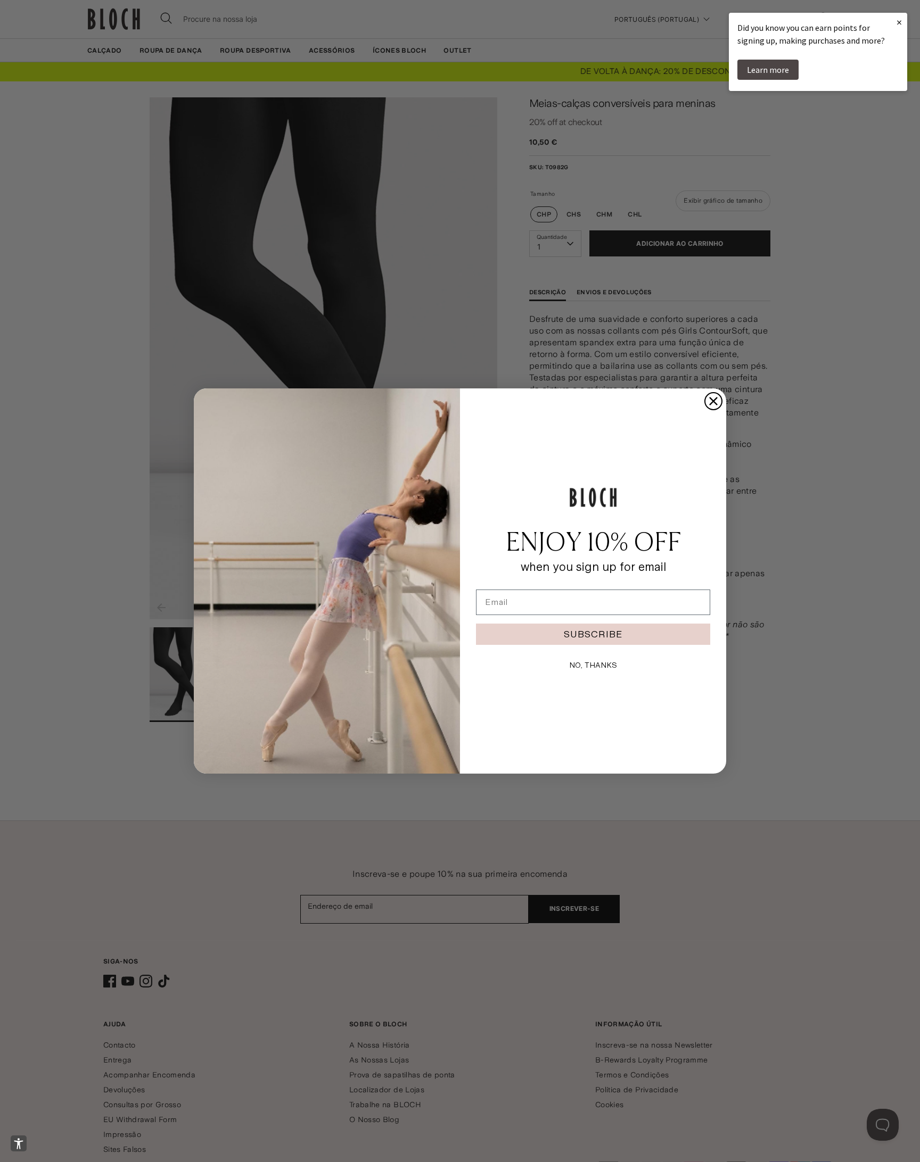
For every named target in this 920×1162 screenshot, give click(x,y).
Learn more (768, 69)
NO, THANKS (593, 665)
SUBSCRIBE (593, 634)
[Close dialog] (713, 401)
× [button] (899, 22)
